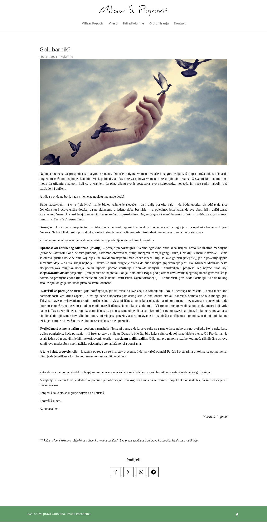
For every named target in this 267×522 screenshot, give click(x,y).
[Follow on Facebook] (237, 514)
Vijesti (113, 23)
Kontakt (180, 23)
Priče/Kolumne (133, 23)
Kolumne (66, 57)
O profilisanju (159, 23)
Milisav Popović (92, 23)
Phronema (83, 514)
